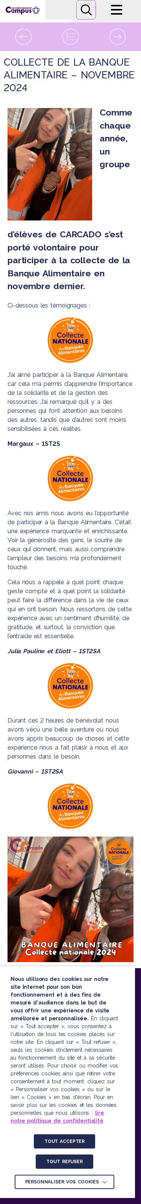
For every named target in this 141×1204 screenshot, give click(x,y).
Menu (116, 9)
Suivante (117, 36)
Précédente (23, 36)
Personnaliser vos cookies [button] (62, 1182)
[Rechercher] (86, 9)
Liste (70, 36)
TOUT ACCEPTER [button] (64, 1141)
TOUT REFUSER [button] (64, 1161)
